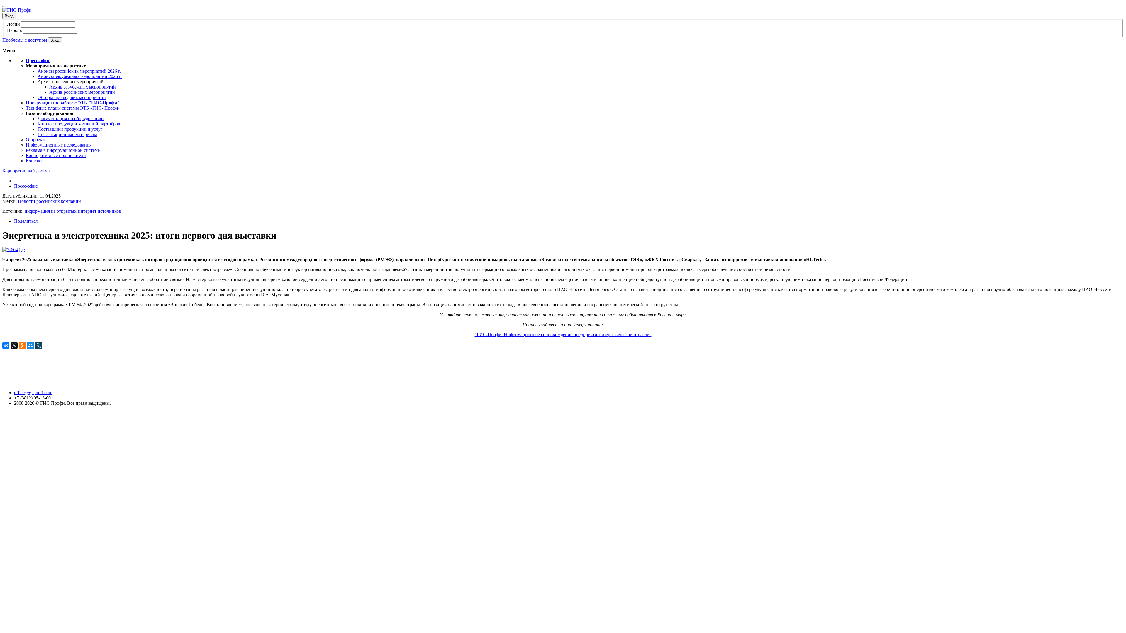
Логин (13, 24)
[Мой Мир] (30, 345)
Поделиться (26, 221)
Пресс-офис (26, 185)
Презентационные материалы (67, 134)
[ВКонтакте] (5, 345)
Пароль (14, 30)
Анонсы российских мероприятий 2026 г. (79, 71)
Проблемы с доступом (24, 40)
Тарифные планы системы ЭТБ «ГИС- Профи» (73, 108)
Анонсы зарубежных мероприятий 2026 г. (80, 76)
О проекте (36, 139)
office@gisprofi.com (33, 392)
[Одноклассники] (22, 345)
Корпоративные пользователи (56, 155)
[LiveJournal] (38, 345)
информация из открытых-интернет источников (73, 211)
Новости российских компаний (49, 201)
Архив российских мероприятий (82, 92)
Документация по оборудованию (71, 118)
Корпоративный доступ (26, 170)
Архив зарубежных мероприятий (82, 86)
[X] (14, 345)
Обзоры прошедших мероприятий (72, 97)
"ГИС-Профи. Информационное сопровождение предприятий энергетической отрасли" (563, 334)
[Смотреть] (13, 249)
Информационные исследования (58, 144)
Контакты (35, 160)
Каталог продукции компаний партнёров (79, 123)
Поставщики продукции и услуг (70, 129)
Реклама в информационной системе (63, 150)
